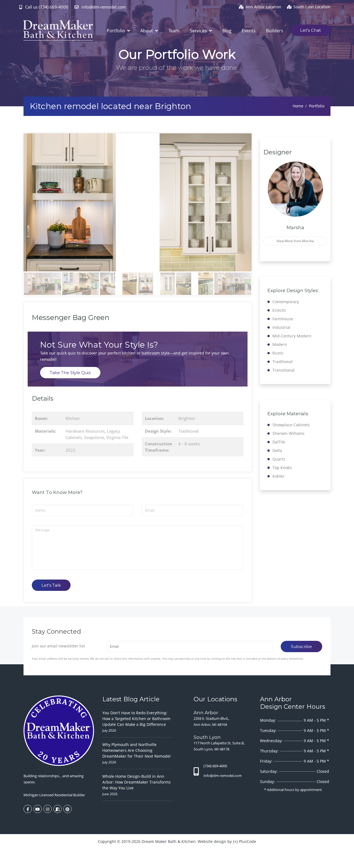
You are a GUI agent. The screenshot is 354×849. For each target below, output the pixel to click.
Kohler (278, 476)
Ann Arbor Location (263, 6)
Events (249, 31)
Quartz (278, 459)
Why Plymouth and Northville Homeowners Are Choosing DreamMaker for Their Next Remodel (136, 750)
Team (173, 31)
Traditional (188, 431)
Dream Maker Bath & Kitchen (169, 841)
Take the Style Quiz (70, 372)
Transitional (283, 370)
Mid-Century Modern (291, 335)
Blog (226, 31)
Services (199, 31)
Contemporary (285, 301)
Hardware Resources (85, 431)
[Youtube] (37, 809)
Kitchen (73, 418)
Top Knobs (282, 467)
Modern (279, 344)
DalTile (278, 442)
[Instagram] (47, 809)
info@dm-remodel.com (103, 7)
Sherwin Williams (288, 433)
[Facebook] (28, 809)
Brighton (186, 418)
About (147, 31)
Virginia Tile (117, 437)
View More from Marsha (295, 241)
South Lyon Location (311, 6)
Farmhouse (282, 318)
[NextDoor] (57, 809)
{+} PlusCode (244, 841)
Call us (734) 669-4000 (46, 7)
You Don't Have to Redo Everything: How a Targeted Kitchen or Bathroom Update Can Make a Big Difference (136, 718)
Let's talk (51, 585)
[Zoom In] (138, 202)
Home (298, 106)
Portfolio (116, 31)
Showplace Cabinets (291, 424)
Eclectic (279, 310)
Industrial (281, 327)
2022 (71, 450)
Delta (277, 450)
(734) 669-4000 (215, 765)
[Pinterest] (67, 809)
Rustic (278, 353)
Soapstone (94, 437)
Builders (274, 31)
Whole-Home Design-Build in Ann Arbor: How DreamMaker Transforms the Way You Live (136, 782)
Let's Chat (310, 30)
